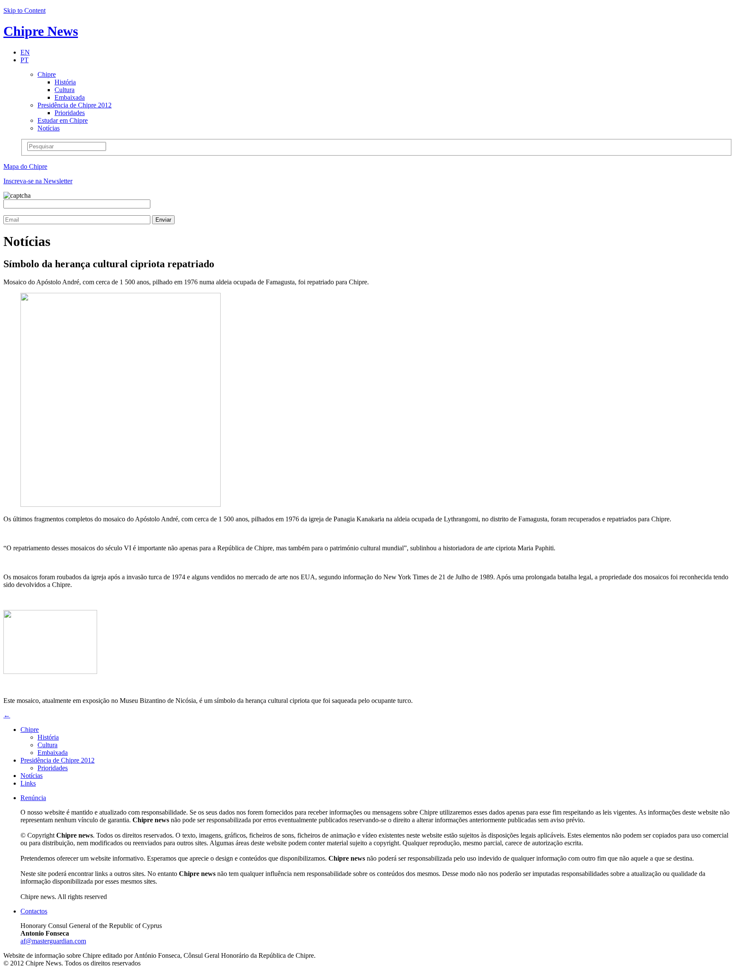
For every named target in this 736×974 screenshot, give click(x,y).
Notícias (48, 128)
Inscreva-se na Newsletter (37, 181)
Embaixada (70, 97)
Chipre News (40, 31)
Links (28, 783)
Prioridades (70, 112)
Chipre (46, 74)
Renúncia (33, 797)
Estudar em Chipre (62, 120)
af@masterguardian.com (53, 941)
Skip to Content (24, 10)
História (65, 82)
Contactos (33, 911)
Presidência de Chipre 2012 (74, 105)
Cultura (65, 89)
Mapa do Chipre (25, 166)
